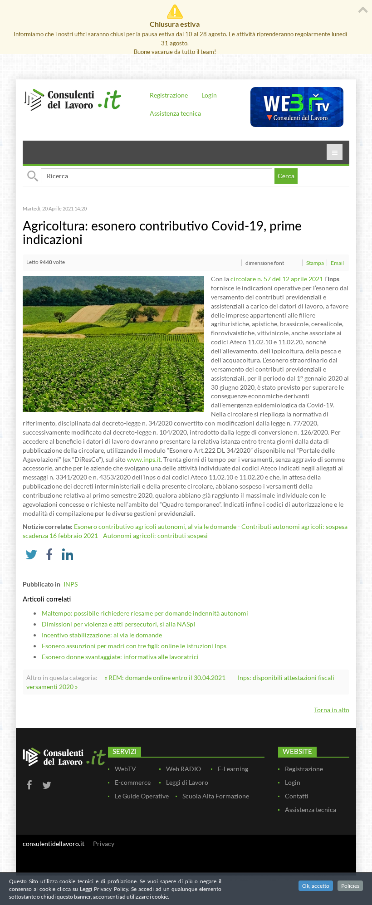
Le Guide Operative (142, 796)
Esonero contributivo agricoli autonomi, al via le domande (155, 526)
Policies (350, 885)
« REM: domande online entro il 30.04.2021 (164, 677)
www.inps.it (144, 459)
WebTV (125, 769)
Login (209, 95)
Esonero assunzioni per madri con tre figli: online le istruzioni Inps (134, 646)
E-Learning (233, 769)
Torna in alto (331, 710)
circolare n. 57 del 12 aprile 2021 (276, 279)
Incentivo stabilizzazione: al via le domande (102, 635)
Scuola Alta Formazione (215, 796)
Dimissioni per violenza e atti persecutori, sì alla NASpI (118, 624)
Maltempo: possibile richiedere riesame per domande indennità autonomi (145, 613)
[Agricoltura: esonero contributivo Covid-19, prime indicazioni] (113, 343)
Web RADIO (183, 769)
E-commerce (133, 782)
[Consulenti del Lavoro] (72, 99)
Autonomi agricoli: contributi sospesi (155, 535)
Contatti (296, 796)
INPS (71, 584)
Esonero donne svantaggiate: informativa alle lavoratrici (120, 656)
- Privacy (101, 843)
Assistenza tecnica (175, 113)
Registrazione (169, 95)
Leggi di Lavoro (187, 782)
